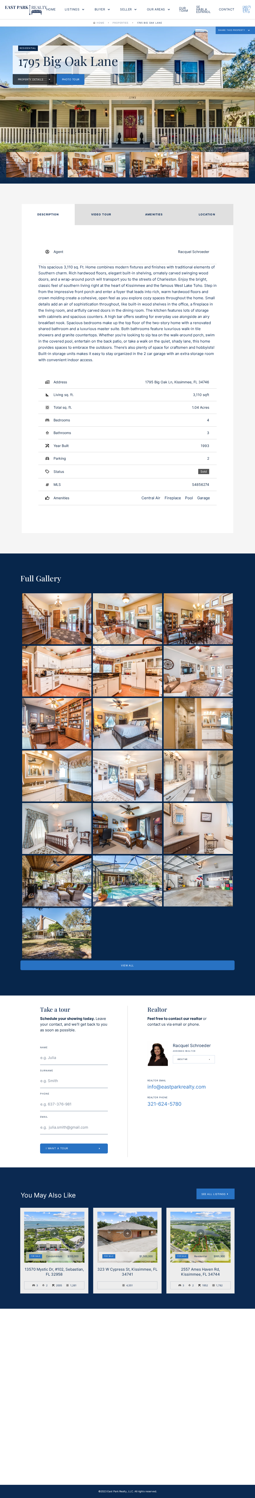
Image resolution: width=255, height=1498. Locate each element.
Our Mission (99, 1453)
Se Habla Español (203, 9)
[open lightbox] (35, 164)
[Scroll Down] (54, 1233)
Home (51, 9)
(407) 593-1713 (247, 9)
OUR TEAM (183, 9)
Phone (44, 1094)
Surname (46, 1070)
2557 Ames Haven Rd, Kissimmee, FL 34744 (200, 1272)
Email (99, 1354)
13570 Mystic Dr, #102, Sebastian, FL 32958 (54, 1272)
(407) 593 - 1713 (190, 1464)
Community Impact (104, 1464)
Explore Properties (24, 1453)
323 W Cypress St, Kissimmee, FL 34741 (127, 1272)
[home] (26, 9)
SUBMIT (163, 1405)
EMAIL (44, 1117)
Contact (227, 9)
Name (44, 1047)
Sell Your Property (24, 1464)
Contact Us (178, 1453)
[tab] (48, 214)
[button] (75, 9)
